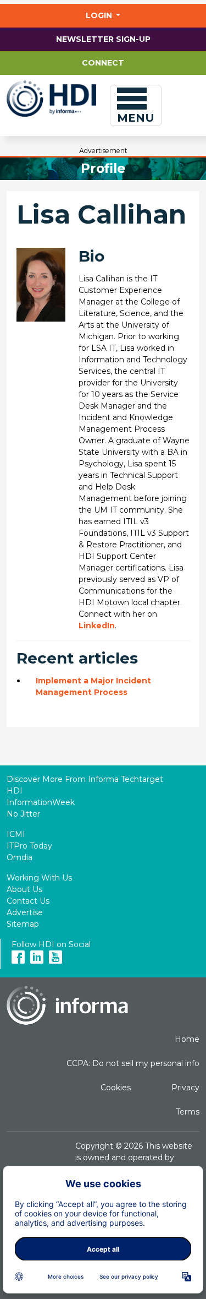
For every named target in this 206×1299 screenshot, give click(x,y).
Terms (187, 1112)
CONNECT (103, 63)
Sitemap (23, 924)
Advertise (25, 912)
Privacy (185, 1088)
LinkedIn (97, 626)
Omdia (19, 857)
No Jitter (23, 814)
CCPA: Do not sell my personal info (132, 1063)
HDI (15, 791)
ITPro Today (29, 846)
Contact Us (28, 901)
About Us (24, 889)
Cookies (116, 1088)
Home (187, 1039)
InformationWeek (41, 802)
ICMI (16, 834)
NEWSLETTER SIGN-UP (103, 39)
